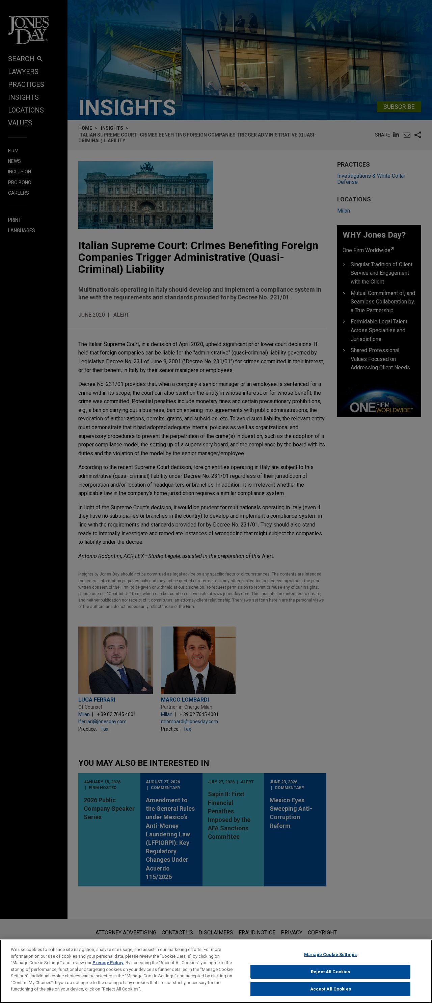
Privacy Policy (108, 962)
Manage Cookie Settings (330, 954)
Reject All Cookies (330, 971)
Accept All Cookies (330, 989)
